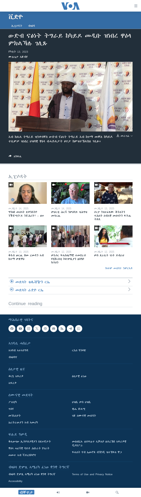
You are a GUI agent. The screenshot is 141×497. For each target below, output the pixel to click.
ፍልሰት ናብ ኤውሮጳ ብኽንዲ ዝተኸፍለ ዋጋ (97, 452)
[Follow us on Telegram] (70, 328)
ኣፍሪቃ (12, 383)
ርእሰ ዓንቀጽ (79, 350)
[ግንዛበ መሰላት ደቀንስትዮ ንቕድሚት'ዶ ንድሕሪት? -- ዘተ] (27, 193)
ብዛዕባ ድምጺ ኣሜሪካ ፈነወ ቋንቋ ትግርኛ (31, 474)
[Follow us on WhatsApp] (78, 328)
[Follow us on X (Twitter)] (36, 328)
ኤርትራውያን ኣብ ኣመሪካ (23, 422)
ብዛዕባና (12, 357)
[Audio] (58, 492)
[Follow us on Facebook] (11, 328)
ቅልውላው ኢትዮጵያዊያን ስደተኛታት (29, 441)
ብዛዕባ (31, 26)
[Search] (117, 492)
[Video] (87, 492)
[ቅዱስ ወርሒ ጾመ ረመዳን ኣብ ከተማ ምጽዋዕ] (27, 236)
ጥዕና (11, 409)
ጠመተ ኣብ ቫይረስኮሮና (22, 455)
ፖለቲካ (12, 402)
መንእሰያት (14, 415)
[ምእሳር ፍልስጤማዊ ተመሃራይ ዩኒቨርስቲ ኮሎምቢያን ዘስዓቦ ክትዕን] (70, 236)
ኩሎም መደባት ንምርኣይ (119, 268)
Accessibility (15, 481)
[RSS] (61, 328)
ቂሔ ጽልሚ (78, 409)
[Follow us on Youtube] (20, 328)
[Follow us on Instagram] (28, 328)
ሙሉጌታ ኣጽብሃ (18, 57)
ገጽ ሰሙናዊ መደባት (84, 415)
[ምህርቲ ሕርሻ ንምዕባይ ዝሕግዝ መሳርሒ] (70, 193)
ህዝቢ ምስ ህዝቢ (81, 402)
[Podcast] (45, 328)
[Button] (15, 157)
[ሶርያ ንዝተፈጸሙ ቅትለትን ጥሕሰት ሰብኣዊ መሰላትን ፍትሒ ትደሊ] (113, 193)
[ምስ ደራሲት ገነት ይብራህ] (113, 236)
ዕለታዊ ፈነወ (79, 376)
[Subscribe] (53, 328)
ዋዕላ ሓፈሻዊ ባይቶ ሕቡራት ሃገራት (28, 448)
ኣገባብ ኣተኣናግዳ (18, 350)
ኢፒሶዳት (16, 26)
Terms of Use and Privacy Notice (92, 474)
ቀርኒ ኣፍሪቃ (15, 376)
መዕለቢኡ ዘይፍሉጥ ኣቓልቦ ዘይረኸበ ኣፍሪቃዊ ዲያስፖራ (99, 443)
